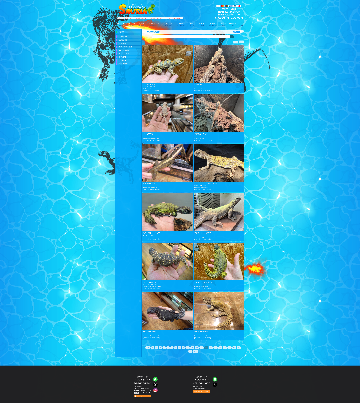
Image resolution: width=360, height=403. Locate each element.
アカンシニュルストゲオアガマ (206, 183)
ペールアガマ (148, 134)
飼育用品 (232, 24)
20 (234, 348)
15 (211, 348)
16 (215, 348)
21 (239, 348)
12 (197, 348)
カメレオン (180, 24)
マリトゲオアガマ (201, 331)
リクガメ (120, 24)
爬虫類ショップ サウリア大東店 (215, 379)
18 (225, 348)
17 (220, 348)
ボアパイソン (153, 24)
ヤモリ (191, 24)
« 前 (235, 42)
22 (190, 351)
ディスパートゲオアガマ (203, 282)
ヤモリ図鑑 (122, 57)
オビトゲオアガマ (150, 331)
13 (201, 348)
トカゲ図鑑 (122, 43)
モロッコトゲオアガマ (151, 233)
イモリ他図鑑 (123, 63)
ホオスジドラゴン (150, 183)
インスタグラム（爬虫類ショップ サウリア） (155, 390)
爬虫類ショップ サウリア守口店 (155, 379)
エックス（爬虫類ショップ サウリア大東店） (215, 384)
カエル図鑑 (122, 60)
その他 (223, 24)
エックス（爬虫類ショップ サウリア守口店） (155, 384)
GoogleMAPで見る (143, 396)
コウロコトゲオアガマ (151, 282)
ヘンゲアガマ (199, 84)
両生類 (201, 24)
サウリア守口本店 (137, 6)
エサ (241, 24)
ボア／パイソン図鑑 (125, 47)
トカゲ (141, 24)
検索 (232, 36)
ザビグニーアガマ (201, 134)
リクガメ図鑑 (123, 36)
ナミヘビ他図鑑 (124, 50)
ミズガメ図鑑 (123, 40)
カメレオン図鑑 (124, 53)
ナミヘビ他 (167, 24)
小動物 (212, 24)
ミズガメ (131, 24)
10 (187, 348)
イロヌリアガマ (149, 84)
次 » (241, 42)
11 (192, 348)
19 (229, 348)
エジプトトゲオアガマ (202, 233)
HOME (121, 32)
